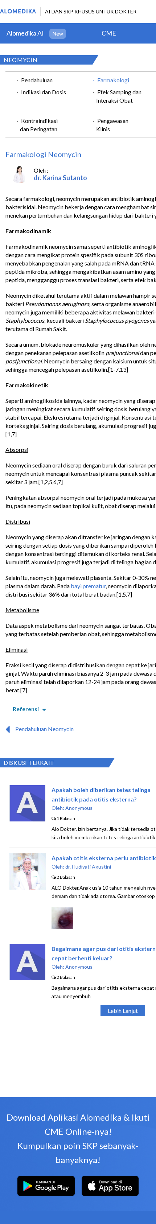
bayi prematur (88, 585)
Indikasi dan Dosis (43, 91)
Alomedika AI (25, 33)
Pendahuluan (37, 80)
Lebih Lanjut (123, 1010)
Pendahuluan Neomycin (44, 728)
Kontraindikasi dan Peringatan (39, 124)
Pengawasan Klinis (112, 124)
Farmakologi (113, 80)
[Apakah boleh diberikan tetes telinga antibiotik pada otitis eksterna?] (27, 819)
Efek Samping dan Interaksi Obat (118, 96)
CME (109, 33)
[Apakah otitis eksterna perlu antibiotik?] (27, 887)
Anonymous (79, 808)
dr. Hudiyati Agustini (88, 867)
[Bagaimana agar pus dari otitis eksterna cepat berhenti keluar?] (27, 977)
